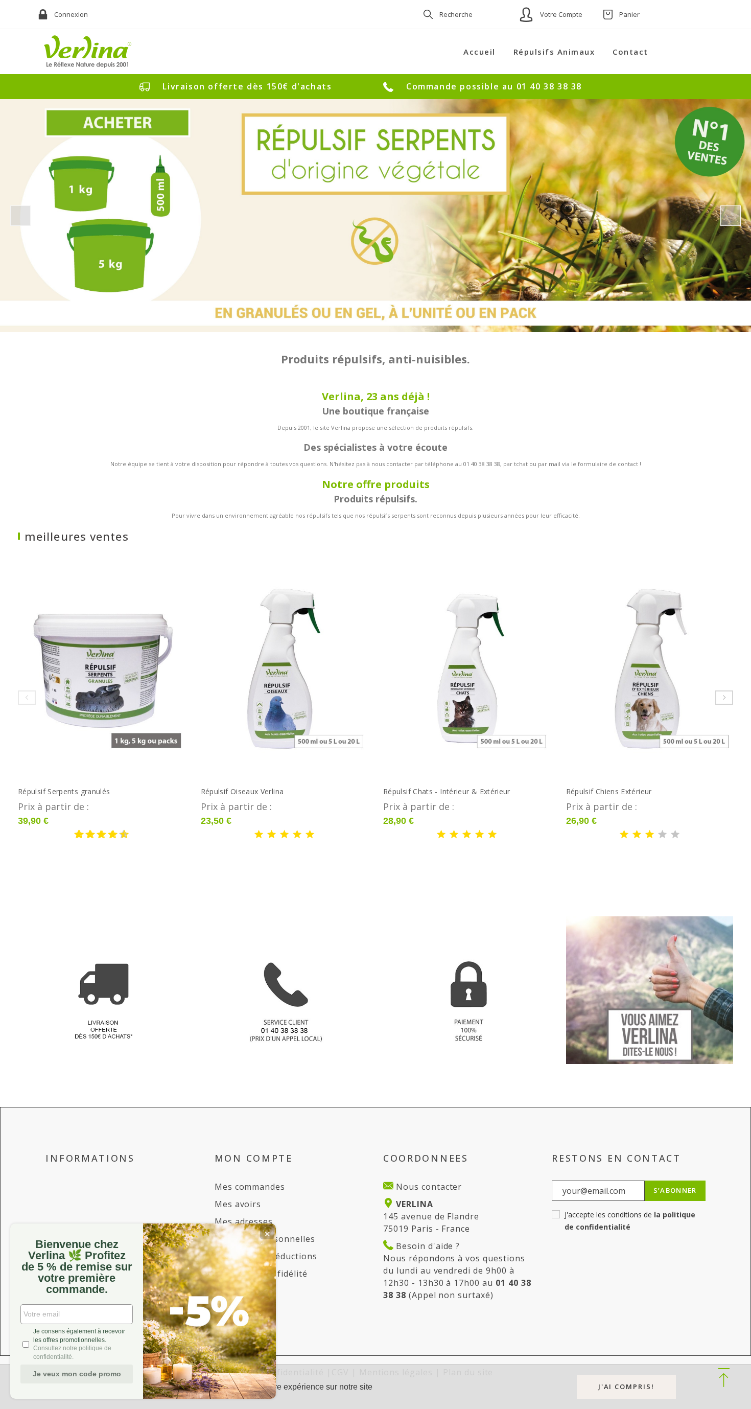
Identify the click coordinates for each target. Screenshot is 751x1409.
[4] (297, 834)
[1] (74, 834)
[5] (97, 834)
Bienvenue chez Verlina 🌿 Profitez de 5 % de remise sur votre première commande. (76, 1267)
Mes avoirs (238, 1204)
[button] (724, 1378)
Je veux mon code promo (77, 1374)
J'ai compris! (626, 1386)
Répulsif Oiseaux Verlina (242, 791)
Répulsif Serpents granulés (64, 791)
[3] (85, 834)
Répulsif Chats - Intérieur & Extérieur (446, 791)
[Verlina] (88, 52)
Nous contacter (427, 1186)
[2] (271, 834)
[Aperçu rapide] (87, 668)
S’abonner (675, 1190)
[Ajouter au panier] (116, 668)
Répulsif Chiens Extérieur (609, 791)
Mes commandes (250, 1186)
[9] (119, 834)
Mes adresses (244, 1221)
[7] (108, 834)
